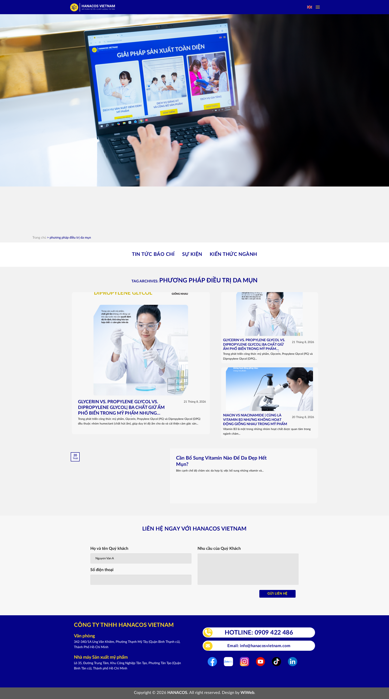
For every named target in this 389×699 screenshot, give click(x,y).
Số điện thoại (101, 570)
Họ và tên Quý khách (109, 549)
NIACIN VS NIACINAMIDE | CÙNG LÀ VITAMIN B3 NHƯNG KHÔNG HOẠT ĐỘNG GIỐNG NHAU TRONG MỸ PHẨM (255, 420)
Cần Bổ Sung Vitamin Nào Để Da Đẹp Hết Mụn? (221, 461)
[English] (309, 7)
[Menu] (317, 7)
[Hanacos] (93, 7)
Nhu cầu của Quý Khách (219, 549)
